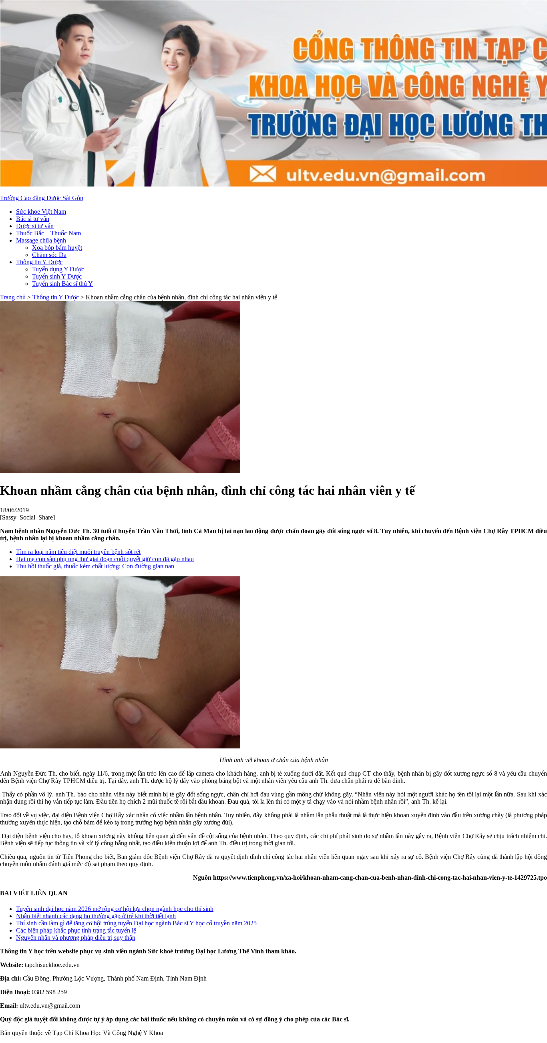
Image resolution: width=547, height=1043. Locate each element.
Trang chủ (13, 297)
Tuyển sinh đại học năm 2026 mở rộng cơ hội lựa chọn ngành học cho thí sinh (114, 908)
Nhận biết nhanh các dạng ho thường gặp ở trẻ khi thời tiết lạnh (96, 916)
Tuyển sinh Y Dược (57, 276)
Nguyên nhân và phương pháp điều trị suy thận (75, 937)
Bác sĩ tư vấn (32, 218)
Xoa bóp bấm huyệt (57, 247)
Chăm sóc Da (49, 254)
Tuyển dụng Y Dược (58, 269)
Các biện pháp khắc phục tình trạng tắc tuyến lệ (76, 930)
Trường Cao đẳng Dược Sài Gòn (41, 198)
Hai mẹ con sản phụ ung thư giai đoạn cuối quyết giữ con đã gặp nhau (105, 559)
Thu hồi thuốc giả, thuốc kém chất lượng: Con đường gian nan (95, 566)
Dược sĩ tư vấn (35, 226)
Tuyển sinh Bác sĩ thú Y (62, 283)
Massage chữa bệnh (41, 240)
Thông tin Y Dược (39, 262)
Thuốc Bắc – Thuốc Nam (48, 233)
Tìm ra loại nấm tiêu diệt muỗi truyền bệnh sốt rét (78, 551)
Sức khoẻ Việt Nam (41, 211)
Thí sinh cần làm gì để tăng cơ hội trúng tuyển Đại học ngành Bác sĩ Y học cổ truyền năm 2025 (136, 923)
